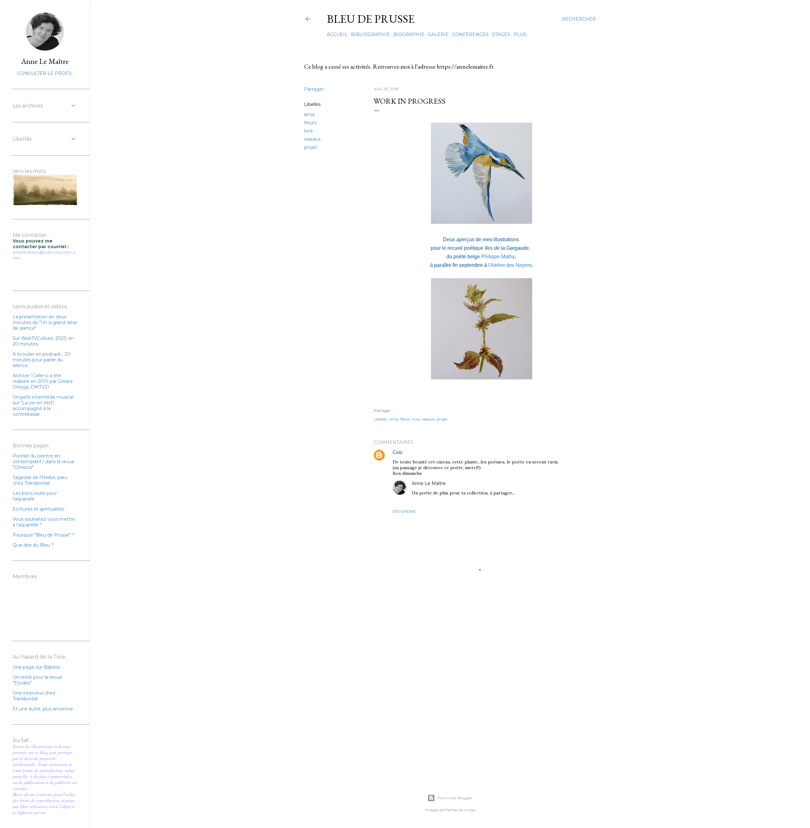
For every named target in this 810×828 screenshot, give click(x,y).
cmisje (469, 809)
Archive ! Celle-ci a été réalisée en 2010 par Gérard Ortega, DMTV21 (42, 381)
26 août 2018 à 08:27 (424, 452)
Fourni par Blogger (455, 797)
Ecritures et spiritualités (38, 509)
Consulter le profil (45, 73)
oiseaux (312, 139)
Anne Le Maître (429, 483)
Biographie (408, 34)
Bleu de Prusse (370, 18)
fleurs (310, 123)
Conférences (470, 34)
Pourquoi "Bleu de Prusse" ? (44, 535)
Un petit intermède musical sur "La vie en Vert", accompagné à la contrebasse (43, 405)
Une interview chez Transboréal (34, 696)
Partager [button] (314, 89)
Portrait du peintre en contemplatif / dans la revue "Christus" (43, 461)
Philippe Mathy (497, 256)
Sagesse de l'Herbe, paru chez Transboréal (40, 480)
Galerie (438, 34)
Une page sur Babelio (36, 667)
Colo (397, 452)
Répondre (404, 511)
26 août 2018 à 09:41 (467, 483)
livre (308, 131)
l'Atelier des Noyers (509, 265)
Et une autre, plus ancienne (43, 709)
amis (309, 114)
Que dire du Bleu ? (33, 545)
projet (310, 147)
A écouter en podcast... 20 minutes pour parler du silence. (41, 359)
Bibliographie (370, 34)
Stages (501, 34)
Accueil (337, 34)
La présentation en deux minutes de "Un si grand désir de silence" (45, 322)
